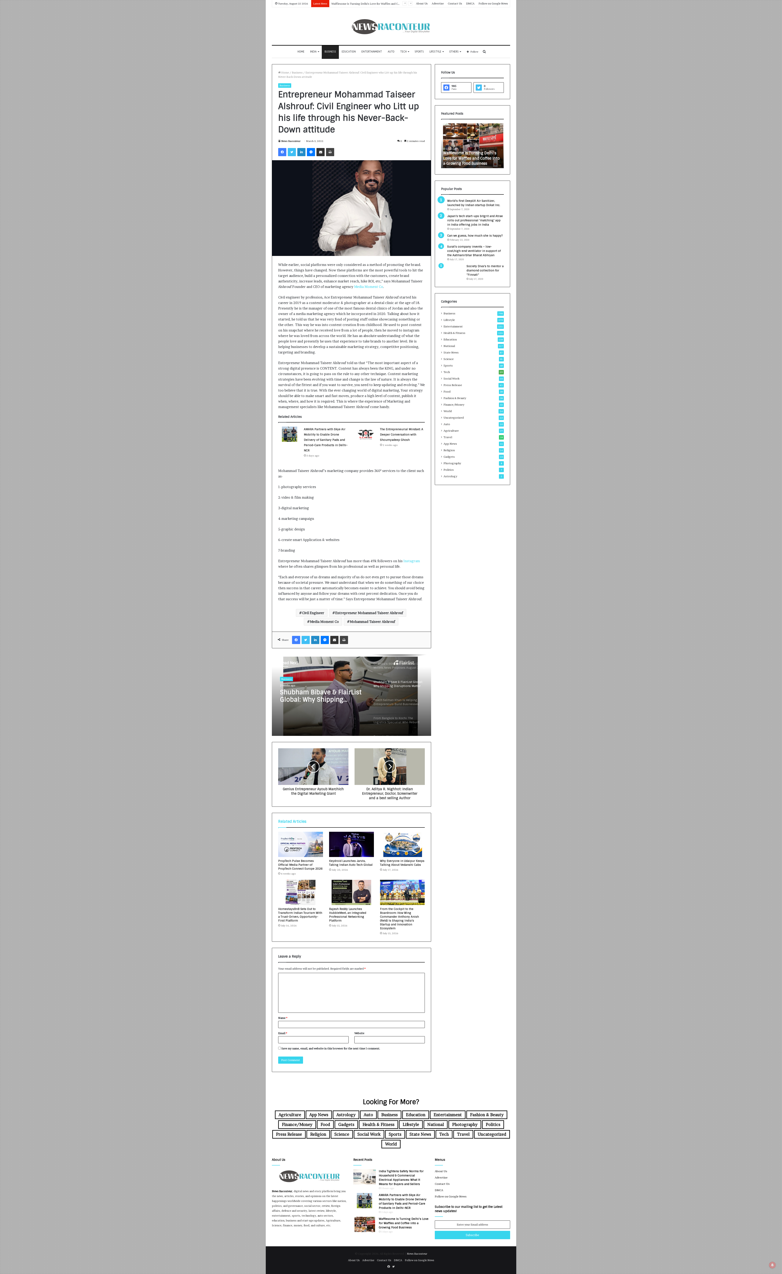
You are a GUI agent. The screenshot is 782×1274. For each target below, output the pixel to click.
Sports (419, 51)
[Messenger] (311, 152)
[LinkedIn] (301, 152)
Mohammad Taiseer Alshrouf (372, 622)
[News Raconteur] (391, 26)
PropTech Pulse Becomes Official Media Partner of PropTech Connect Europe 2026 (300, 864)
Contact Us (455, 3)
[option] (351, 695)
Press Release (453, 385)
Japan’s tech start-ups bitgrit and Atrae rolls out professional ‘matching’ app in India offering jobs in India (475, 220)
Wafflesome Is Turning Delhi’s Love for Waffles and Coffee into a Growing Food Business (403, 1223)
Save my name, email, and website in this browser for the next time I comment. (330, 1048)
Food (447, 391)
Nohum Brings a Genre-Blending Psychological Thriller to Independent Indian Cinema (385, 3)
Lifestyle (435, 51)
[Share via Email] (320, 152)
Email (282, 1033)
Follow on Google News (493, 3)
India (313, 51)
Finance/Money (454, 404)
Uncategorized (454, 417)
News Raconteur (291, 141)
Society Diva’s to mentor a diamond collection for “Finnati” (485, 270)
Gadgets (449, 456)
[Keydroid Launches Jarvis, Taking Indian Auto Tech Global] (351, 844)
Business (330, 51)
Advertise (438, 3)
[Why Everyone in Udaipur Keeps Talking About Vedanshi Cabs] (402, 844)
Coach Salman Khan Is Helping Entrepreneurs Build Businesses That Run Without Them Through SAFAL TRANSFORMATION (322, 696)
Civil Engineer (313, 613)
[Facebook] (282, 152)
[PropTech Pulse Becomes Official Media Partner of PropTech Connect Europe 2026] (300, 844)
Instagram (411, 561)
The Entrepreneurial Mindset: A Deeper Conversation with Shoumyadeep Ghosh (401, 434)
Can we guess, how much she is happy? (475, 235)
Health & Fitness (454, 333)
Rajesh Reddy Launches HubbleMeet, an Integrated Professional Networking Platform (347, 914)
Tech (403, 51)
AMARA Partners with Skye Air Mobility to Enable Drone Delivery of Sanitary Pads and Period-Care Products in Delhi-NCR (326, 439)
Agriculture (451, 430)
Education (349, 51)
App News (450, 443)
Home (301, 51)
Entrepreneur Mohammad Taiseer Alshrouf (369, 613)
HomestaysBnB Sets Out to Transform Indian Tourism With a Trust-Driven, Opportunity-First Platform (300, 914)
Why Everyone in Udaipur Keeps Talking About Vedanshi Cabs (402, 863)
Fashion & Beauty (455, 398)
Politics (449, 469)
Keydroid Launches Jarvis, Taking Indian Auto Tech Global (351, 863)
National (449, 346)
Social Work (451, 378)
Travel (448, 437)
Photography (452, 463)
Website (359, 1033)
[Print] (330, 152)
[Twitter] (292, 152)
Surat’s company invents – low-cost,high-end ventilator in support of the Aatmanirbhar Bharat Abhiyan (474, 251)
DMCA (470, 3)
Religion (449, 450)
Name (282, 1017)
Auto (391, 51)
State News (451, 352)
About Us (422, 3)
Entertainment (371, 51)
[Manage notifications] (772, 1265)
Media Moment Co (368, 287)
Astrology (450, 476)
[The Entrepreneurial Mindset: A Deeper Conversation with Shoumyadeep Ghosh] (366, 434)
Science (449, 359)
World (448, 411)
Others (454, 51)
